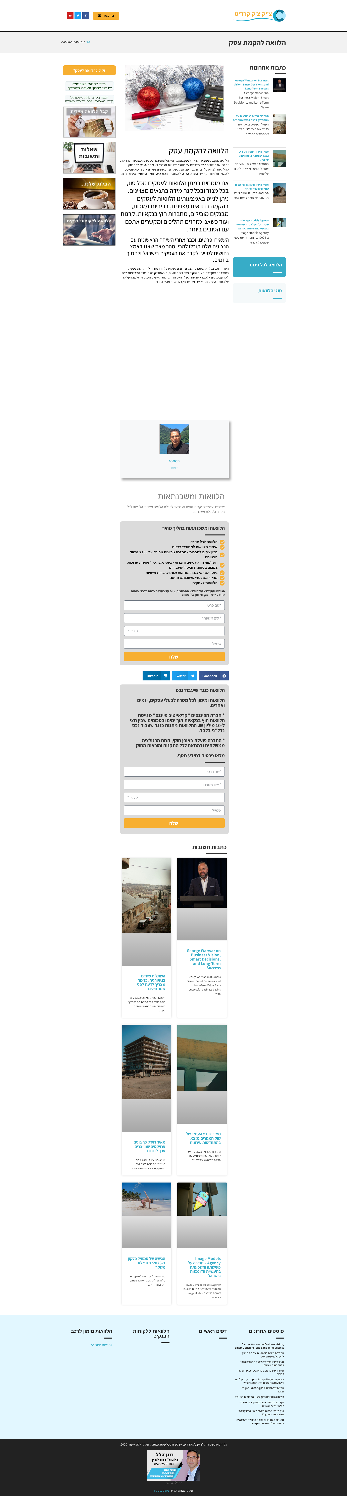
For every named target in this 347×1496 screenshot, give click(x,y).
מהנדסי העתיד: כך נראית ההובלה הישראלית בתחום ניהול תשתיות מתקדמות (260, 1421)
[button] (214, 675)
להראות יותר (103, 1345)
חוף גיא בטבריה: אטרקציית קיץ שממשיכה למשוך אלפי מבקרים (262, 1404)
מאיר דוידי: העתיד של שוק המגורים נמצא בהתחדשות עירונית (254, 155)
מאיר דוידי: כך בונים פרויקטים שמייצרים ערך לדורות (149, 1146)
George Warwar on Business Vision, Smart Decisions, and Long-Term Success (251, 84)
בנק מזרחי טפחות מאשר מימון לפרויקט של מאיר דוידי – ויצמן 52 (261, 1412)
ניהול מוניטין (161, 1490)
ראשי (88, 41)
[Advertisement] (178, 15)
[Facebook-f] (85, 15)
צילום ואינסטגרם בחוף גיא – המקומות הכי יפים (259, 1397)
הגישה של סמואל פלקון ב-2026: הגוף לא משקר (146, 1263)
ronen (174, 460)
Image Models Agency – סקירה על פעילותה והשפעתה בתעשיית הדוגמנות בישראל (252, 224)
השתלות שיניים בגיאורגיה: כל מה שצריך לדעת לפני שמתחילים (151, 982)
